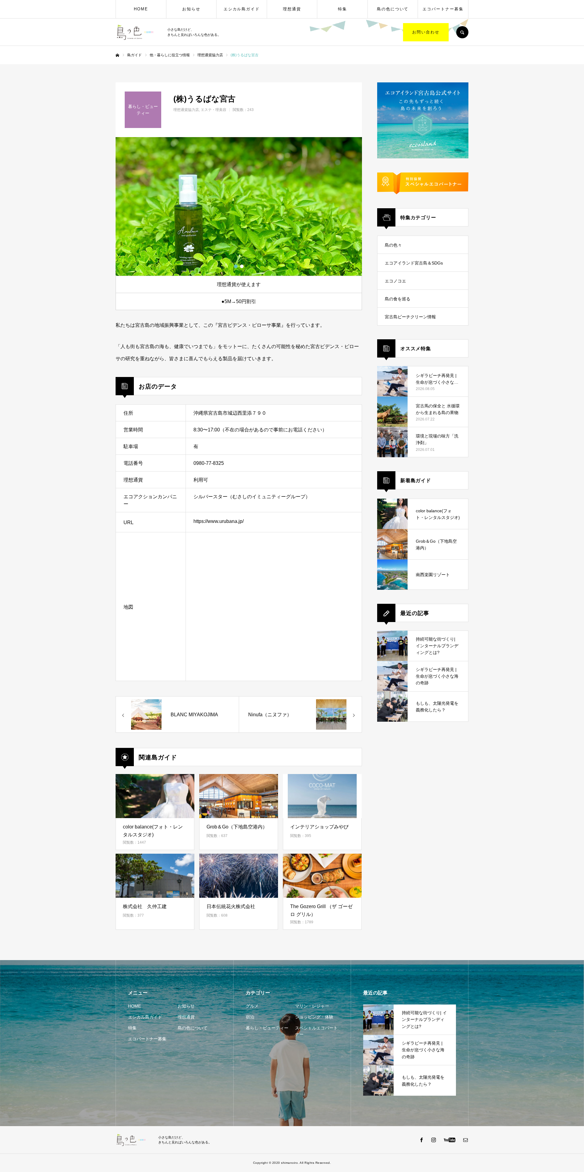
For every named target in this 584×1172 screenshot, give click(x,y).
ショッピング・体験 (314, 1017)
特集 (342, 9)
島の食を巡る (397, 298)
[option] (239, 206)
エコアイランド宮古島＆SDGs (414, 263)
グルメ (252, 1006)
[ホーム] (117, 55)
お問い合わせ (426, 32)
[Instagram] (433, 1140)
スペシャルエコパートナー (316, 1031)
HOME (141, 9)
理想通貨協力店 (186, 110)
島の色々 (393, 245)
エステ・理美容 (213, 110)
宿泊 (250, 1017)
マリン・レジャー (312, 1006)
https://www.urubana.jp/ (218, 521)
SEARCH (462, 32)
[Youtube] (449, 1140)
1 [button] (236, 266)
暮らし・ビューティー (267, 1027)
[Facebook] (421, 1140)
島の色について (393, 9)
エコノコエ (395, 280)
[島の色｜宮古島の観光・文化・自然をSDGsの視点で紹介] (138, 32)
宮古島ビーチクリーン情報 (410, 316)
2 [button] (242, 266)
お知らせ (191, 9)
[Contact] (465, 1140)
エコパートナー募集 (443, 9)
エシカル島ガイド (242, 9)
